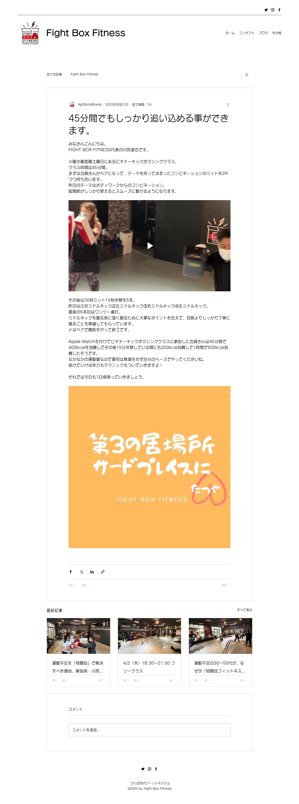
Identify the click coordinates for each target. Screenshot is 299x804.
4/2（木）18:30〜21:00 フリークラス (149, 667)
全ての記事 (54, 74)
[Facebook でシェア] (71, 572)
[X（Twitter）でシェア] (81, 572)
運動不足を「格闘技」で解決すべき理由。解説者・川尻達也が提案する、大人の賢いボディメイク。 (77, 668)
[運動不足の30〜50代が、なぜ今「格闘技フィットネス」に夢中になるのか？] (220, 636)
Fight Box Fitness (84, 74)
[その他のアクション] (227, 104)
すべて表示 (244, 609)
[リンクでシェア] (103, 572)
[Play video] (149, 245)
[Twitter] (266, 10)
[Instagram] (273, 10)
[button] (247, 74)
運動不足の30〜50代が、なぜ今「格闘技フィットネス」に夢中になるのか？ (219, 668)
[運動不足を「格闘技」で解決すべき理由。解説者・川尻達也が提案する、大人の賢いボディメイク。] (78, 636)
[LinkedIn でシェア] (92, 572)
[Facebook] (279, 10)
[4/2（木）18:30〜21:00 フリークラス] (149, 636)
